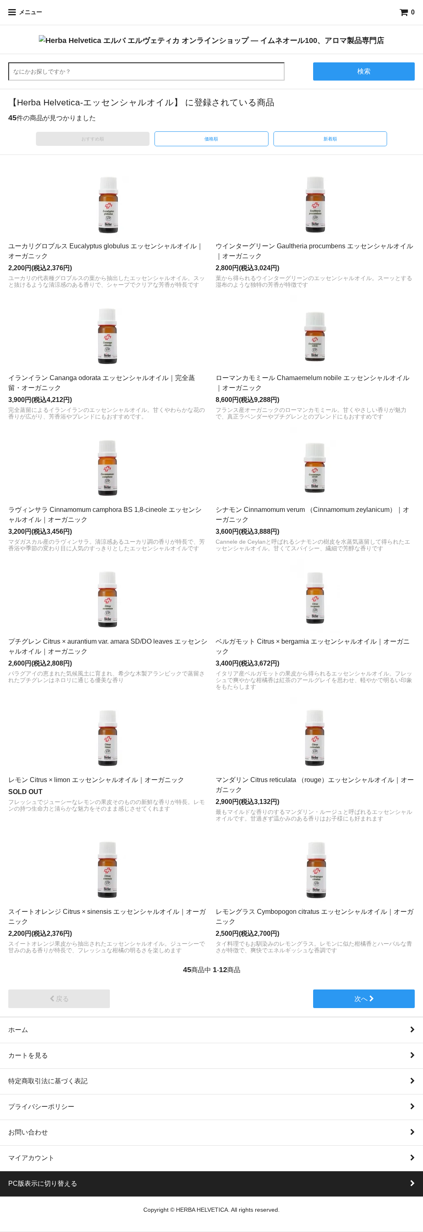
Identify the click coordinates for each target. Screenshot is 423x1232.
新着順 (330, 138)
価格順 (211, 138)
